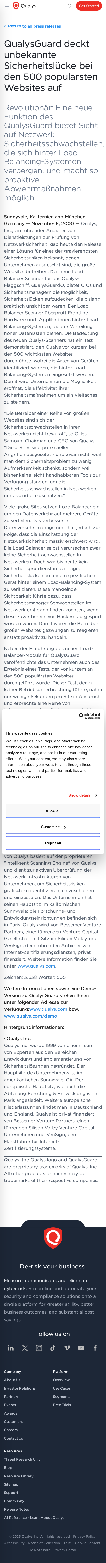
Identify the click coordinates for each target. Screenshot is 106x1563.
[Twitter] (24, 1347)
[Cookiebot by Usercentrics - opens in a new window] (78, 716)
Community (14, 1501)
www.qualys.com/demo (30, 1016)
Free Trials (62, 1405)
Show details (79, 795)
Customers (13, 1422)
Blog (8, 1468)
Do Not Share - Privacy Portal (52, 1550)
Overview (61, 1380)
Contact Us (13, 1438)
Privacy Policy (84, 1536)
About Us (12, 1380)
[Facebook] (95, 1347)
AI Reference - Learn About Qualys (34, 1518)
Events (10, 1405)
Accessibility (14, 1543)
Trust (67, 1543)
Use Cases (61, 1388)
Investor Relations (19, 1388)
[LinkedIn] (10, 1347)
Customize (50, 827)
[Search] (69, 5)
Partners (11, 1397)
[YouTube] (81, 1347)
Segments (61, 1397)
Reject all (53, 843)
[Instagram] (39, 1347)
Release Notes (16, 1509)
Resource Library (19, 1476)
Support (11, 1493)
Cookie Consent (87, 1543)
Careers (10, 1430)
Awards (10, 1413)
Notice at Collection (44, 1543)
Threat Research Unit (22, 1459)
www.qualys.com (36, 966)
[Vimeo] (67, 1347)
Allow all (53, 811)
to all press (34, 26)
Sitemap (11, 1484)
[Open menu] (6, 5)
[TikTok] (53, 1347)
